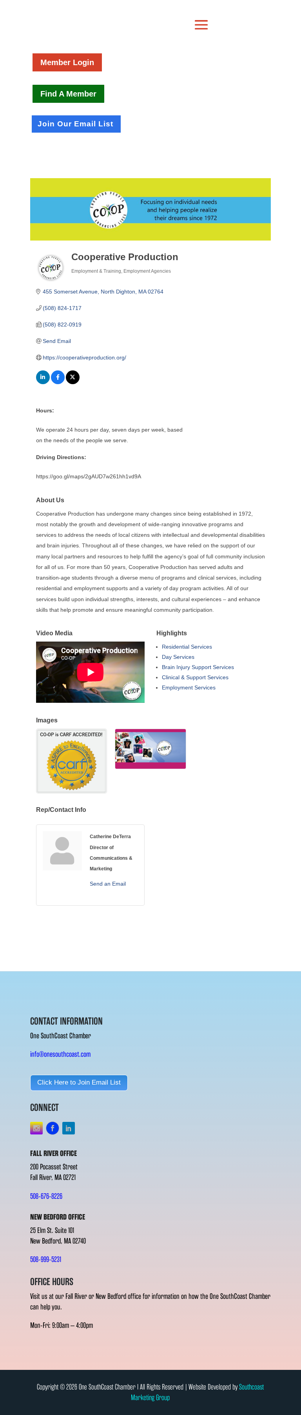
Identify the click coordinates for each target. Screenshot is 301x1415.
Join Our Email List (75, 124)
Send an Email (108, 884)
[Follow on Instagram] (36, 1128)
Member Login (67, 62)
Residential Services (187, 647)
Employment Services (189, 687)
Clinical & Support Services (195, 677)
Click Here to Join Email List (79, 1082)
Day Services (178, 657)
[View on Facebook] (58, 382)
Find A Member (68, 93)
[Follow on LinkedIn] (68, 1128)
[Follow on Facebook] (52, 1128)
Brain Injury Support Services (198, 667)
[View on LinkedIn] (43, 382)
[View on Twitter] (73, 382)
